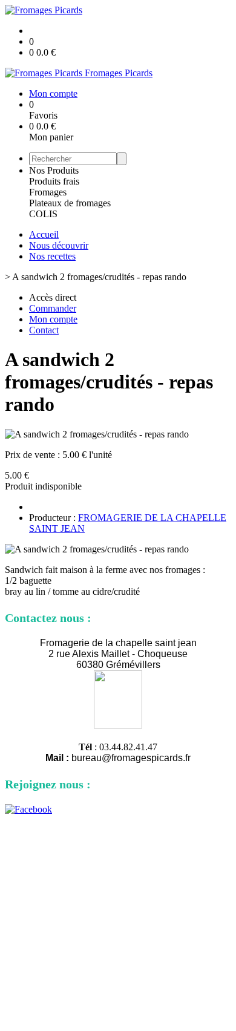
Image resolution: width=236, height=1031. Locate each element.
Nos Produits (54, 170)
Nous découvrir (58, 245)
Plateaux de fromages (70, 203)
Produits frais (54, 181)
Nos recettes (52, 256)
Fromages (48, 192)
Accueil (44, 234)
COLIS (43, 214)
